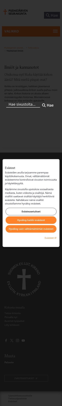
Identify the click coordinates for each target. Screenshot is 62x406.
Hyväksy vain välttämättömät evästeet (31, 228)
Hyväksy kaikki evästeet (31, 220)
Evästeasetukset (31, 211)
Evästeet (51, 237)
